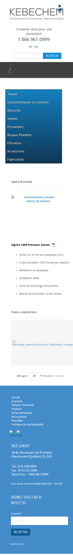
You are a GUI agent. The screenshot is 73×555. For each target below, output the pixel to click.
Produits (16, 409)
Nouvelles (17, 420)
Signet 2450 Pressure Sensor (31, 244)
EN (36, 46)
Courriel (16, 513)
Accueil (15, 397)
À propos (16, 401)
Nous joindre (19, 416)
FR (31, 46)
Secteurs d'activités (22, 405)
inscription (20, 532)
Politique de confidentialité (27, 424)
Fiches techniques (21, 412)
